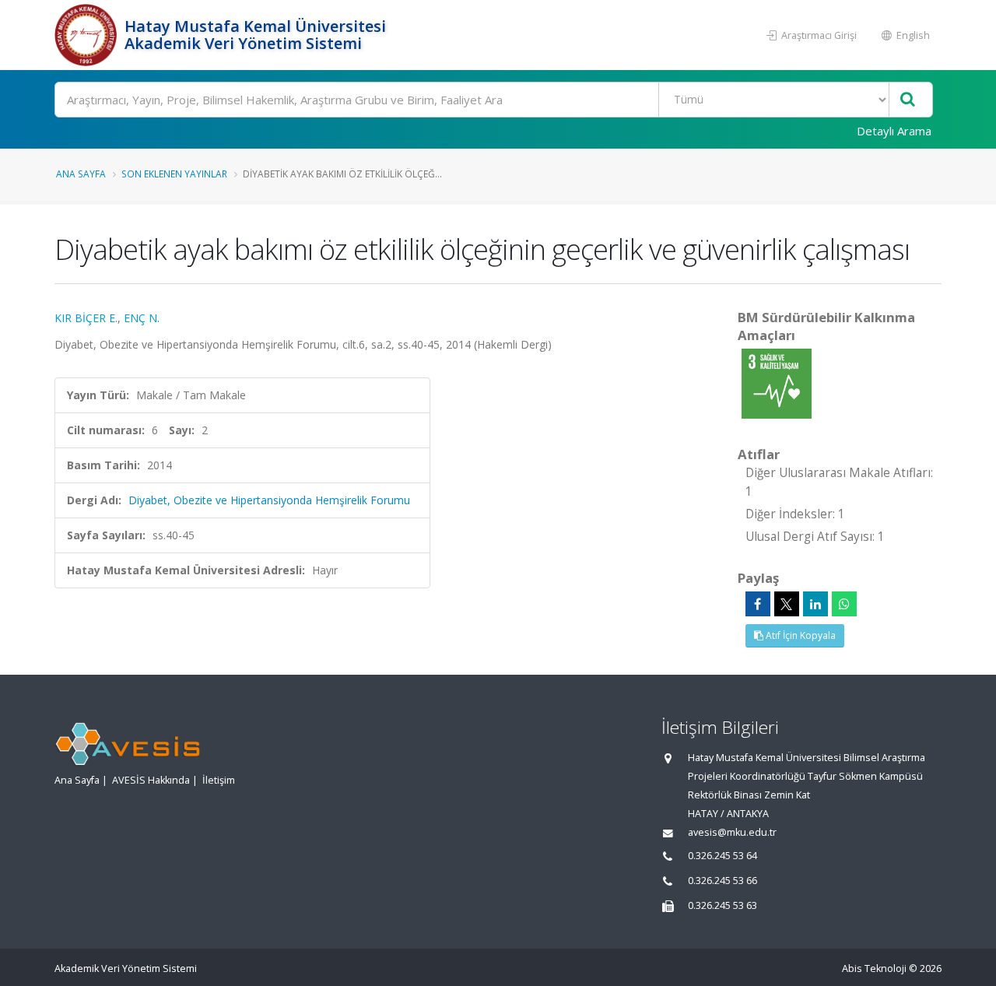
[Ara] (907, 100)
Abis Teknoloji (874, 968)
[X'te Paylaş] (786, 603)
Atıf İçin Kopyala (799, 635)
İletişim (218, 780)
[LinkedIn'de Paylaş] (815, 603)
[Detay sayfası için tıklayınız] (776, 382)
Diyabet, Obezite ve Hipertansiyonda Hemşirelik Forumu (269, 500)
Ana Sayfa (81, 173)
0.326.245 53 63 (722, 905)
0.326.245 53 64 (722, 855)
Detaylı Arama (894, 131)
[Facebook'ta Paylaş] (757, 603)
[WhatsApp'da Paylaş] (844, 603)
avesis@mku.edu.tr (732, 832)
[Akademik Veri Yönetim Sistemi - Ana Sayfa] (87, 35)
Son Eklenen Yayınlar (174, 173)
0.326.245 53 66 (722, 880)
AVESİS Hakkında (151, 780)
